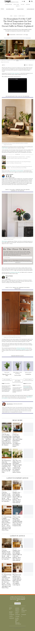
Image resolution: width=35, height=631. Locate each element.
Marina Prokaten (4, 241)
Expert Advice (22, 15)
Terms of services (15, 260)
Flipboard (11, 618)
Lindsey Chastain (5, 147)
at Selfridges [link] (6, 379)
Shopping (28, 4)
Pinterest (17, 614)
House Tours (16, 4)
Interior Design (8, 4)
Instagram (11, 614)
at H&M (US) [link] (28, 379)
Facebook (23, 614)
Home (11, 15)
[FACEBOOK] (7, 176)
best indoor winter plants (15, 73)
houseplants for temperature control (22, 349)
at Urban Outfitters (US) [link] (18, 381)
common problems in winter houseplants (16, 170)
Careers (23, 611)
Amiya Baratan (12, 34)
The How (22, 4)
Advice (15, 15)
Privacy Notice (5, 261)
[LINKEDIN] (9, 176)
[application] (17, 85)
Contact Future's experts (17, 609)
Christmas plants (26, 387)
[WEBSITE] (11, 176)
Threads (17, 616)
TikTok (11, 616)
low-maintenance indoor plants (14, 272)
